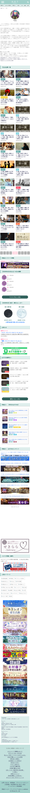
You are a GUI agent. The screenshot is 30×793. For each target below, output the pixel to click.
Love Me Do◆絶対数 (15, 766)
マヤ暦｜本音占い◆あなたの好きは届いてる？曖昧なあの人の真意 (7, 100)
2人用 (11, 420)
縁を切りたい (5, 581)
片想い (18, 5)
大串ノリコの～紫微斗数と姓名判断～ (15, 770)
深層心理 (4, 590)
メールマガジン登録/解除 (15, 786)
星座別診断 (5, 578)
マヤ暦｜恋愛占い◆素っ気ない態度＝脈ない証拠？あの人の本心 (22, 209)
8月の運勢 (19, 581)
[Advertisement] (15, 522)
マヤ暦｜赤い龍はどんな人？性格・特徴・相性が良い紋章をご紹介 (22, 173)
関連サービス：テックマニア (10, 789)
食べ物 (24, 587)
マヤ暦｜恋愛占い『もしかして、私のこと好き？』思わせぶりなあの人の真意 (7, 82)
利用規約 (12, 782)
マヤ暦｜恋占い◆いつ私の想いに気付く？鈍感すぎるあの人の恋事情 (7, 209)
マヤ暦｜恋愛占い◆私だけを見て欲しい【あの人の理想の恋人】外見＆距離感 (22, 82)
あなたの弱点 (18, 590)
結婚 (25, 5)
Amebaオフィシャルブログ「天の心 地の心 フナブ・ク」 (14, 59)
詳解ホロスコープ (15, 773)
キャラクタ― (15, 593)
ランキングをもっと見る (15, 297)
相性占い (14, 5)
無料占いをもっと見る (15, 399)
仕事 (28, 5)
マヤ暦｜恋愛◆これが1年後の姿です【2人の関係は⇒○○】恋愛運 (7, 173)
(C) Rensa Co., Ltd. (15, 791)
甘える (12, 581)
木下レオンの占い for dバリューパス (15, 777)
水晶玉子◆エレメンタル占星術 (15, 757)
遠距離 (10, 590)
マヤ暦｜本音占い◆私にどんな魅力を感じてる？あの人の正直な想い (7, 155)
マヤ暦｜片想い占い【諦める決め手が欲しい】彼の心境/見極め (7, 191)
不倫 (15, 441)
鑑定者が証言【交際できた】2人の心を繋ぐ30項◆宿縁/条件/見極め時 (18, 418)
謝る (11, 596)
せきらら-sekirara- (23, 789)
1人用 (11, 412)
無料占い (2, 5)
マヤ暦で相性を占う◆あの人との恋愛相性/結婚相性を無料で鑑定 (22, 245)
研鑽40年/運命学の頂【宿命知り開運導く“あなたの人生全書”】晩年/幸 (18, 433)
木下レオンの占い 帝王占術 (15, 753)
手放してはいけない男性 (8, 587)
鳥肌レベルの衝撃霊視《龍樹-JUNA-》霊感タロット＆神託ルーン (15, 343)
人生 (22, 5)
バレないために (6, 593)
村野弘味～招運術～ (15, 759)
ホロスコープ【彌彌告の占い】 (15, 751)
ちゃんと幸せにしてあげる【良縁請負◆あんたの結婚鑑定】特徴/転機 (18, 411)
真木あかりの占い (15, 762)
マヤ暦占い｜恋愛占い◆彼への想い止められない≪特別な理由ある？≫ (22, 191)
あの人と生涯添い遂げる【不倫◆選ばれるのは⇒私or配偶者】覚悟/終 (18, 440)
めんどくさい (23, 593)
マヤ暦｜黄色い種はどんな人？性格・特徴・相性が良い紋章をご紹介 (7, 137)
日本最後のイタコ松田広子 (15, 760)
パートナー (18, 587)
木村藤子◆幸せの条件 (15, 768)
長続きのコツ (5, 584)
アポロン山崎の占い (15, 764)
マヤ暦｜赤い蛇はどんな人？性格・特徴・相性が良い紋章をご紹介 (22, 119)
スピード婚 (5, 596)
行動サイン (22, 584)
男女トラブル (14, 584)
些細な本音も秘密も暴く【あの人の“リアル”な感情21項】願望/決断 (18, 425)
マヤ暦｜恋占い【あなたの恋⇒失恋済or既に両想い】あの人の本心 (7, 245)
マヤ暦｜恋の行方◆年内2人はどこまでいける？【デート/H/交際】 (7, 227)
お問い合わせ (5, 782)
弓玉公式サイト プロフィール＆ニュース (9, 57)
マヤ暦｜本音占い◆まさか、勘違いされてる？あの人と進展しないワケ (22, 155)
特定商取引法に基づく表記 (18, 784)
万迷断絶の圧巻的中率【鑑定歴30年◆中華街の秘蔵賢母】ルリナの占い (15, 335)
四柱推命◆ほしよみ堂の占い (15, 775)
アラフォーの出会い (20, 578)
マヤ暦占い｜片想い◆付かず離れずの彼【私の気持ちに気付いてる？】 (22, 227)
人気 (25, 590)
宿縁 (15, 420)
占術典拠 (7, 784)
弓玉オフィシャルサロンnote (6, 60)
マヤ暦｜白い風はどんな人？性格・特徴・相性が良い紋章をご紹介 (22, 137)
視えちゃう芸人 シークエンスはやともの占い (15, 755)
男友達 (11, 578)
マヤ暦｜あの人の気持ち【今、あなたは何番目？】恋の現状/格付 (22, 100)
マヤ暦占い (15, 772)
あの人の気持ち (8, 5)
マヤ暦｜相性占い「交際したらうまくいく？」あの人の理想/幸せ (7, 119)
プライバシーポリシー (22, 782)
